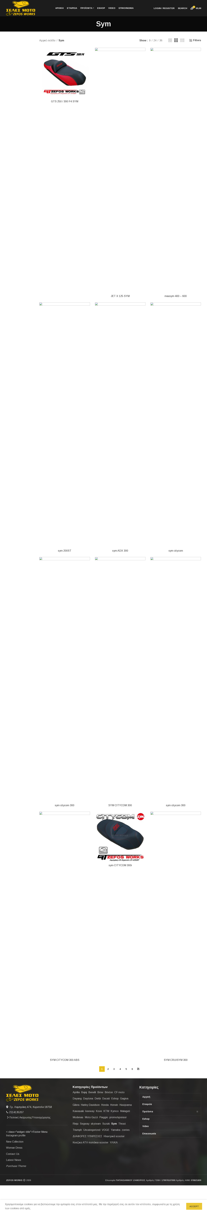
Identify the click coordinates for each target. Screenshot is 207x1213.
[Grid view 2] (170, 40)
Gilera (76, 1104)
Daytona (88, 1098)
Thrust (122, 1123)
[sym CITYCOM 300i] (120, 837)
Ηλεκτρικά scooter (114, 1136)
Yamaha (115, 1130)
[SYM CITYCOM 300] (120, 679)
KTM (106, 1111)
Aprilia (76, 1092)
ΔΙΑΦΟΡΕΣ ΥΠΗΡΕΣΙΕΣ (87, 1136)
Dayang (77, 1098)
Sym (114, 1123)
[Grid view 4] (182, 40)
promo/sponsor (118, 1117)
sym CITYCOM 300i (120, 865)
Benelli (92, 1092)
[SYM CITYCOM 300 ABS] (64, 934)
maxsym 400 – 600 (176, 296)
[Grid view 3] (176, 40)
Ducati (106, 1098)
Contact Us (12, 1154)
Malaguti (125, 1111)
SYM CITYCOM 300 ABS (64, 1060)
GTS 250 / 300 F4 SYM (64, 101)
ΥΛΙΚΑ (114, 1142)
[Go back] (92, 24)
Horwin (114, 1104)
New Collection (14, 1141)
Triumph (77, 1130)
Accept (194, 1206)
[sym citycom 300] (64, 679)
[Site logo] (20, 8)
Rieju (75, 1123)
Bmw (100, 1092)
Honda (105, 1104)
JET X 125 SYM (120, 296)
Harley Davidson (90, 1104)
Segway (84, 1123)
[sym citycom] (175, 425)
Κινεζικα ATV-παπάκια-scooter (90, 1142)
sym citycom (176, 550)
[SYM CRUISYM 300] (175, 934)
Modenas (78, 1117)
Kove (99, 1111)
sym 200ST (64, 550)
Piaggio (103, 1117)
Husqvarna (125, 1104)
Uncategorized (91, 1130)
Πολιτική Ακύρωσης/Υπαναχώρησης (30, 1117)
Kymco (115, 1111)
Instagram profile (16, 1135)
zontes (126, 1130)
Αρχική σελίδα (47, 40)
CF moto (119, 1092)
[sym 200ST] (64, 425)
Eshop (115, 1098)
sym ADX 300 (120, 550)
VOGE (105, 1130)
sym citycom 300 (64, 805)
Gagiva (124, 1098)
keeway (89, 1111)
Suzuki (106, 1123)
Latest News (13, 1160)
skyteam (96, 1123)
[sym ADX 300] (120, 425)
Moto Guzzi (91, 1117)
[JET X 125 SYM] (120, 170)
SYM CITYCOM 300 (120, 805)
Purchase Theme (16, 1166)
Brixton (109, 1092)
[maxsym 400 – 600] (175, 170)
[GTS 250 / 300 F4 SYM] (64, 73)
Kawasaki (78, 1111)
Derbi (98, 1098)
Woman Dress (14, 1147)
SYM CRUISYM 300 (176, 1060)
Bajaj (84, 1092)
